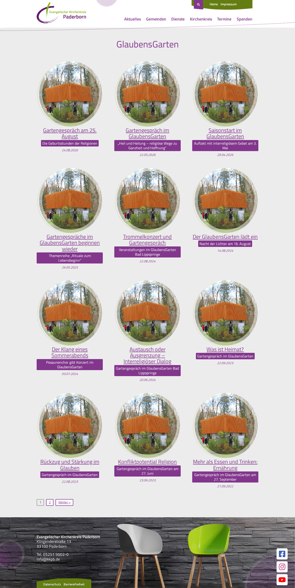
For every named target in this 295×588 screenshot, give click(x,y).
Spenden (244, 19)
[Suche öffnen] (199, 5)
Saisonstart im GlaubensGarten (225, 133)
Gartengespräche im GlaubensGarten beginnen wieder (70, 243)
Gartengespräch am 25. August (70, 133)
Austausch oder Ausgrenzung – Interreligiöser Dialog (147, 355)
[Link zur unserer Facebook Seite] (282, 553)
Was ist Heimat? (225, 349)
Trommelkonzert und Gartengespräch (147, 240)
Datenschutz (52, 584)
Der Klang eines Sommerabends (69, 352)
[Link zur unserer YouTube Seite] (282, 579)
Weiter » (64, 502)
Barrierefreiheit (74, 584)
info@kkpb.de (48, 559)
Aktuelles (132, 19)
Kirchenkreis (201, 19)
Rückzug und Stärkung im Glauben (69, 465)
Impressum (229, 4)
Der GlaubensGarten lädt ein (225, 237)
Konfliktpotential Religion (147, 462)
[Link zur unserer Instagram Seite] (282, 566)
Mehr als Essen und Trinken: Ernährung (225, 465)
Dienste (178, 19)
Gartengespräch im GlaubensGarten (147, 133)
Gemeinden (156, 19)
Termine (224, 19)
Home (214, 4)
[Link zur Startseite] (61, 13)
